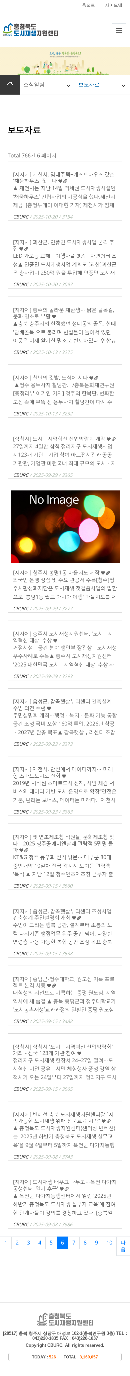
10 (109, 1243)
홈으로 (88, 5)
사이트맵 (113, 5)
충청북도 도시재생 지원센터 (38, 29)
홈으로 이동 (10, 85)
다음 (123, 1246)
